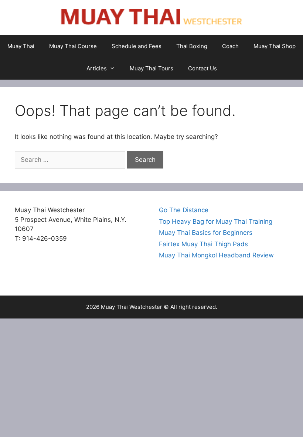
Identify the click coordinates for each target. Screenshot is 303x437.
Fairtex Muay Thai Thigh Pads (203, 244)
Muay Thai (20, 46)
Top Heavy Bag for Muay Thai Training (215, 221)
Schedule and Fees (136, 46)
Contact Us (202, 68)
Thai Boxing (191, 46)
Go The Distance (183, 210)
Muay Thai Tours (151, 68)
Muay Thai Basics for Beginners (205, 232)
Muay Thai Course (73, 46)
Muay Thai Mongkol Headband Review (216, 255)
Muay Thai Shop (274, 46)
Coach (230, 46)
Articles (96, 68)
